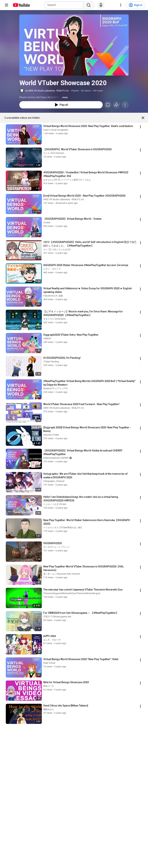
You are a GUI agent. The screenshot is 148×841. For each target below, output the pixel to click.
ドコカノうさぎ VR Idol (54, 504)
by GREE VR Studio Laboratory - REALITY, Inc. (47, 90)
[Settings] (121, 5)
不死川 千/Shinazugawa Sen (57, 616)
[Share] (116, 104)
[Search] (88, 5)
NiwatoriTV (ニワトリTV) (55, 388)
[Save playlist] (107, 104)
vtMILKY (47, 338)
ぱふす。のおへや (52, 639)
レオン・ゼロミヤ (52, 269)
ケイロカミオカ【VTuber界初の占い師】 (63, 527)
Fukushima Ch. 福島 (53, 296)
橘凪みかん (48, 709)
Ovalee (46, 222)
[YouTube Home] (21, 5)
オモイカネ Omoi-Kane (54, 319)
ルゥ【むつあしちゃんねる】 (57, 249)
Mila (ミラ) (48, 686)
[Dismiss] (143, 117)
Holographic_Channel (53, 481)
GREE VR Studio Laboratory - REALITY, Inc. (63, 199)
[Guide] (6, 5)
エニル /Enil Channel (53, 153)
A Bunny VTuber (51, 435)
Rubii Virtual (49, 663)
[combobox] (64, 5)
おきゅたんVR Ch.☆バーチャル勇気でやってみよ (67, 180)
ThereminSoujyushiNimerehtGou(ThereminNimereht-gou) (71, 593)
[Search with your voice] (101, 5)
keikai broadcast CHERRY (56, 458)
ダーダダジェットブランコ (56, 547)
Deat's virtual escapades (55, 130)
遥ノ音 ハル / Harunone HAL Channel (61, 574)
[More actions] (125, 104)
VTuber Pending (51, 361)
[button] (74, 45)
